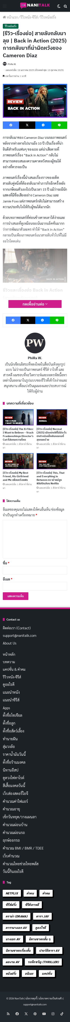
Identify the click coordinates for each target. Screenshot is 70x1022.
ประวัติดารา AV (49, 950)
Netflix (12, 893)
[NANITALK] (35, 6)
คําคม (46, 893)
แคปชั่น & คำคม (14, 669)
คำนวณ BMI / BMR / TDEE (23, 848)
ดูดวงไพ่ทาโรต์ (13, 777)
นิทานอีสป (10, 770)
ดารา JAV (42, 916)
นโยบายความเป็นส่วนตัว (51, 998)
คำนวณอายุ (11, 808)
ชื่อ (6, 563)
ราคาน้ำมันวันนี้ (14, 754)
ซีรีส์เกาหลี (32, 905)
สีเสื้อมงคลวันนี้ (14, 785)
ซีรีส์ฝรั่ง (11, 905)
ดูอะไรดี (9, 684)
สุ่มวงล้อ (9, 746)
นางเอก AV (13, 939)
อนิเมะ (29, 973)
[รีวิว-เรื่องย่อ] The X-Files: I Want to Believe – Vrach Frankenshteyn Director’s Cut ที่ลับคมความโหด (18, 434)
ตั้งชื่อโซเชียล (12, 715)
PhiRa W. (12, 63)
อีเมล (7, 579)
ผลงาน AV (12, 962)
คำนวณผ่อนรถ (14, 832)
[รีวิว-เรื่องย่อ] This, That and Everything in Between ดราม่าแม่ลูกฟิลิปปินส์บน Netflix (50, 478)
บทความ (9, 661)
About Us (9, 643)
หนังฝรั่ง (11, 973)
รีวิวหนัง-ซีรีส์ (29, 17)
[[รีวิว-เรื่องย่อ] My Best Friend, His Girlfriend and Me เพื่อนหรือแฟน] (18, 461)
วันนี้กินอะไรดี (13, 871)
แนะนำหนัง (11, 692)
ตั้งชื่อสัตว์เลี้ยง (13, 730)
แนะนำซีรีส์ (11, 699)
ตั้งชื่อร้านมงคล (14, 762)
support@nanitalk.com (19, 635)
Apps (6, 707)
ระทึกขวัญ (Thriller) (43, 962)
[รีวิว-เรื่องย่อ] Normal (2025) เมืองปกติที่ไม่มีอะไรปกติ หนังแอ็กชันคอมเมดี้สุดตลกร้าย (52, 434)
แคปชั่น (47, 973)
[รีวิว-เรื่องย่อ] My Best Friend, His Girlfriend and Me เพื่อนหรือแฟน (16, 476)
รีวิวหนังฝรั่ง (48, 17)
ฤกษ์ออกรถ (11, 840)
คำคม (30, 893)
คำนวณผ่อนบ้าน (15, 824)
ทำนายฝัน (10, 738)
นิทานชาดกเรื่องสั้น (18, 950)
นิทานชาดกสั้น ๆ (40, 939)
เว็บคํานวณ (11, 855)
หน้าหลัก (9, 654)
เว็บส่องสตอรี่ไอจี (15, 793)
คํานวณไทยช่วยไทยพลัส (20, 863)
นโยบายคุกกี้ (31, 998)
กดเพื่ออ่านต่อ (34, 304)
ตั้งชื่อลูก (9, 723)
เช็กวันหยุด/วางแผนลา (19, 816)
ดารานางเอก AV (16, 928)
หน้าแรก (12, 17)
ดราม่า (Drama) (16, 916)
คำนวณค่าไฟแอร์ (15, 801)
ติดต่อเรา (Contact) (17, 628)
